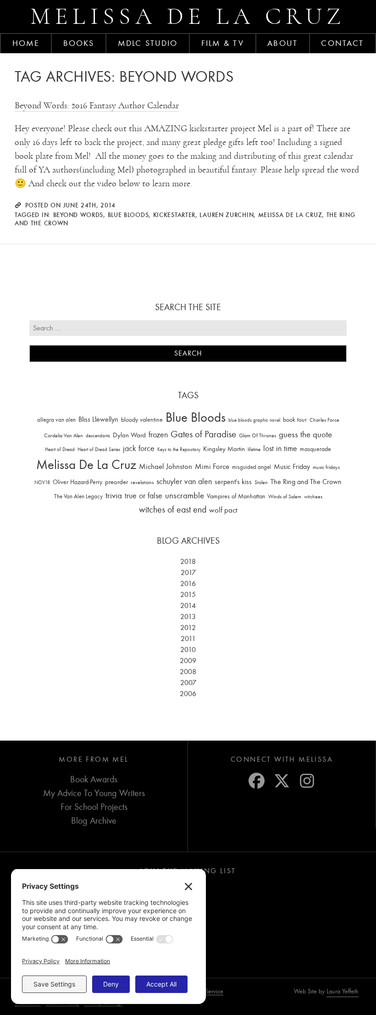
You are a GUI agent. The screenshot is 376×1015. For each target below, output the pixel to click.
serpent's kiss (233, 482)
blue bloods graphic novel (254, 420)
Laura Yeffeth (342, 991)
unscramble (184, 496)
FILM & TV (222, 43)
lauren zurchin (226, 214)
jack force (139, 448)
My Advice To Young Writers (94, 793)
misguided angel (251, 466)
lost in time (280, 448)
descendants (98, 436)
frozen (158, 435)
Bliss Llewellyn (98, 419)
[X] (282, 781)
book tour (295, 419)
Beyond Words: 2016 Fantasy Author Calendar (97, 105)
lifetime (254, 449)
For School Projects (94, 807)
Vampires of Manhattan (236, 496)
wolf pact (223, 509)
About (282, 43)
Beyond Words (78, 214)
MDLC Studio (147, 43)
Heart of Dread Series (98, 449)
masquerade (315, 449)
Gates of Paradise (203, 434)
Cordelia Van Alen (63, 435)
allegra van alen (56, 419)
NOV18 (42, 482)
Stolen (261, 482)
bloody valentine (142, 419)
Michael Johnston (165, 466)
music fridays (326, 467)
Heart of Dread (60, 449)
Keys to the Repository (178, 449)
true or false (143, 496)
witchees (313, 497)
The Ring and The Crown (306, 482)
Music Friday (292, 467)
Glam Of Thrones (257, 435)
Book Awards (93, 779)
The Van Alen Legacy (78, 496)
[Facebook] (257, 781)
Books (78, 43)
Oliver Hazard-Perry (77, 482)
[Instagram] (307, 781)
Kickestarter (174, 214)
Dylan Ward (129, 435)
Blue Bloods (128, 214)
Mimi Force (212, 466)
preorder (116, 482)
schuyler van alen (184, 481)
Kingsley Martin (224, 449)
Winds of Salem (284, 497)
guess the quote (305, 434)
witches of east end (172, 509)
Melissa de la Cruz (187, 16)
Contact (342, 43)
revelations (142, 482)
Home (25, 43)
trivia (113, 496)
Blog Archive (93, 820)
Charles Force (324, 420)
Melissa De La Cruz (290, 214)
